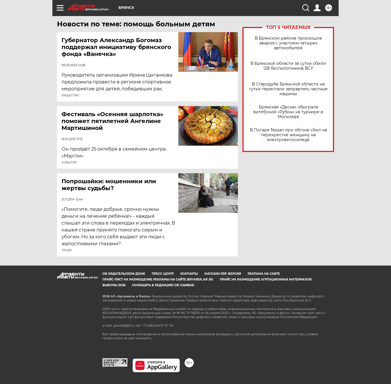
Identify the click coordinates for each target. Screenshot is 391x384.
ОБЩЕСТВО (70, 95)
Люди (67, 250)
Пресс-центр (163, 274)
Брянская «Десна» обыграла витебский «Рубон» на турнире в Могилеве (288, 112)
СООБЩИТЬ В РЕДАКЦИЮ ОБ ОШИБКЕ (163, 285)
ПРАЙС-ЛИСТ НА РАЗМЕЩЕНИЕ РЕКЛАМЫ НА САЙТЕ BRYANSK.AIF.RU (157, 279)
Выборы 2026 (113, 285)
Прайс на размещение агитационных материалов (266, 279)
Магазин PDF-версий (222, 274)
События (69, 162)
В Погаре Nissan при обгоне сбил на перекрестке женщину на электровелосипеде (288, 135)
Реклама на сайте (264, 274)
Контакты (189, 274)
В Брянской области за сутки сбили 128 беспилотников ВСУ (288, 66)
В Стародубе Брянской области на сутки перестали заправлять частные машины (288, 89)
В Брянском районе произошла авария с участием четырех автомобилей (288, 43)
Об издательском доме (123, 274)
